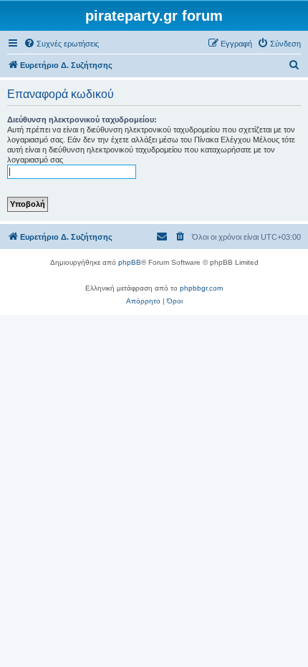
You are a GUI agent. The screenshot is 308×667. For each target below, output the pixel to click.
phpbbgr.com (201, 288)
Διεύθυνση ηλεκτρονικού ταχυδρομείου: (82, 119)
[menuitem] (61, 43)
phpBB (129, 262)
